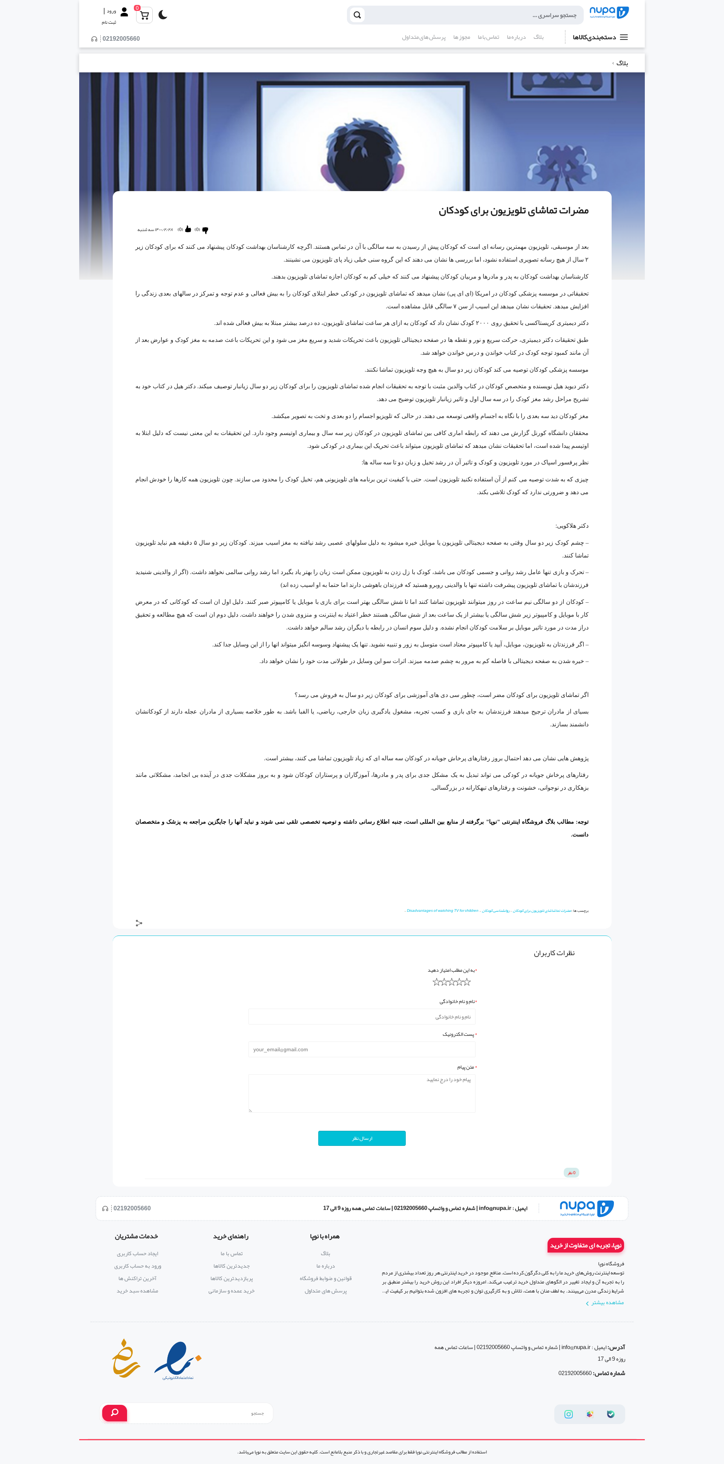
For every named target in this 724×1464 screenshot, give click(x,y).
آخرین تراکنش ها (137, 1278)
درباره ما (516, 37)
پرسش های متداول (424, 37)
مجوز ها (461, 37)
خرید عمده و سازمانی (232, 1290)
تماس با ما (488, 37)
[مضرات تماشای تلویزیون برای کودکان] (609, 15)
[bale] (611, 1414)
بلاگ (539, 37)
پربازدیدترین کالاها (231, 1278)
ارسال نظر (362, 1138)
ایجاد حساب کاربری (137, 1253)
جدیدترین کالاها (231, 1265)
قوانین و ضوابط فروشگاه (326, 1278)
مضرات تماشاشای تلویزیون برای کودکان (542, 910)
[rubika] (590, 1414)
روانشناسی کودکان (495, 910)
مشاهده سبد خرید (137, 1290)
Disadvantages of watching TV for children (443, 910)
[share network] (139, 924)
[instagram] (568, 1414)
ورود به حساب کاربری (137, 1265)
